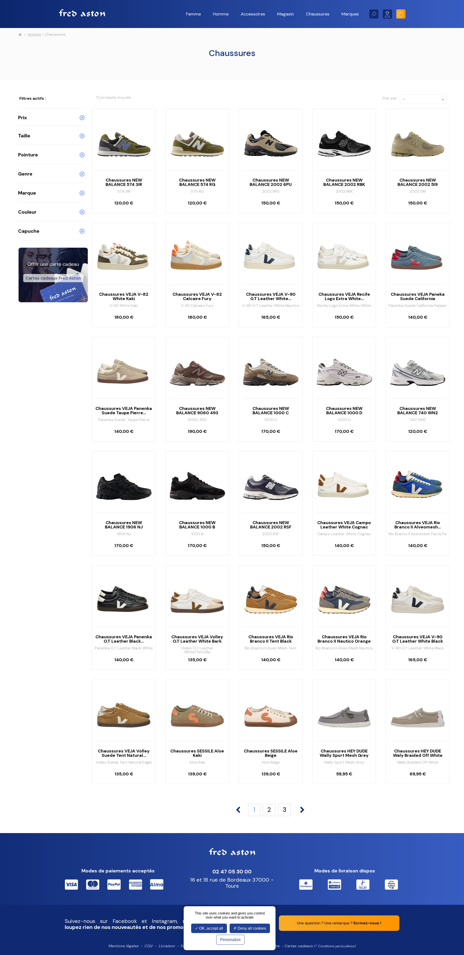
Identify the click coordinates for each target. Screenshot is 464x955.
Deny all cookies (251, 928)
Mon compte (387, 14)
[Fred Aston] (82, 13)
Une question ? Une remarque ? (339, 923)
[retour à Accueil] (20, 35)
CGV (149, 945)
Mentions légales (124, 945)
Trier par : (390, 98)
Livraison (167, 945)
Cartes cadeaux (320, 945)
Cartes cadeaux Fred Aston (53, 278)
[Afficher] (123, 161)
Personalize (230, 940)
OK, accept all (210, 928)
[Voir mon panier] (401, 14)
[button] (193, 14)
